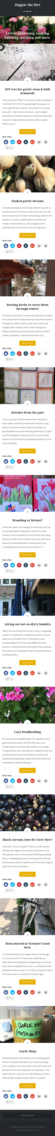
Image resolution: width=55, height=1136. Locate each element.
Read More (27, 132)
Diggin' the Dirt (27, 5)
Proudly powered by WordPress (23, 1127)
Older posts (27, 1115)
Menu (29, 11)
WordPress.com (31, 1130)
